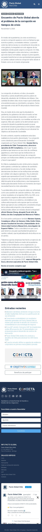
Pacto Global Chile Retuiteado (22, 521)
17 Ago (35, 494)
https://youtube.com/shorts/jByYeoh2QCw (19, 512)
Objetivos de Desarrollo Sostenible (10, 465)
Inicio (2, 458)
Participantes (4, 463)
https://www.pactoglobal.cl (16, 507)
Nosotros (3, 460)
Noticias (11, 14)
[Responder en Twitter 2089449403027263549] (9, 515)
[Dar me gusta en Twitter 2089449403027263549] (17, 515)
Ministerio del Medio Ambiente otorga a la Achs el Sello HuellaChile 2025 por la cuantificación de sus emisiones (22, 314)
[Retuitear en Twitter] (12, 521)
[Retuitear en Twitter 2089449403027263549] (13, 515)
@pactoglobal (27, 494)
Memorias (4, 470)
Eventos (4, 14)
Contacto (3, 477)
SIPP (2, 472)
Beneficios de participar (22, 372)
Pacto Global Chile (15, 494)
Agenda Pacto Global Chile (8, 474)
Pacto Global (19, 14)
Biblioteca (3, 467)
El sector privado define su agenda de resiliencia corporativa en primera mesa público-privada (23, 343)
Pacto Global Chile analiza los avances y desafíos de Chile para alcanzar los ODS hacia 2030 (21, 338)
